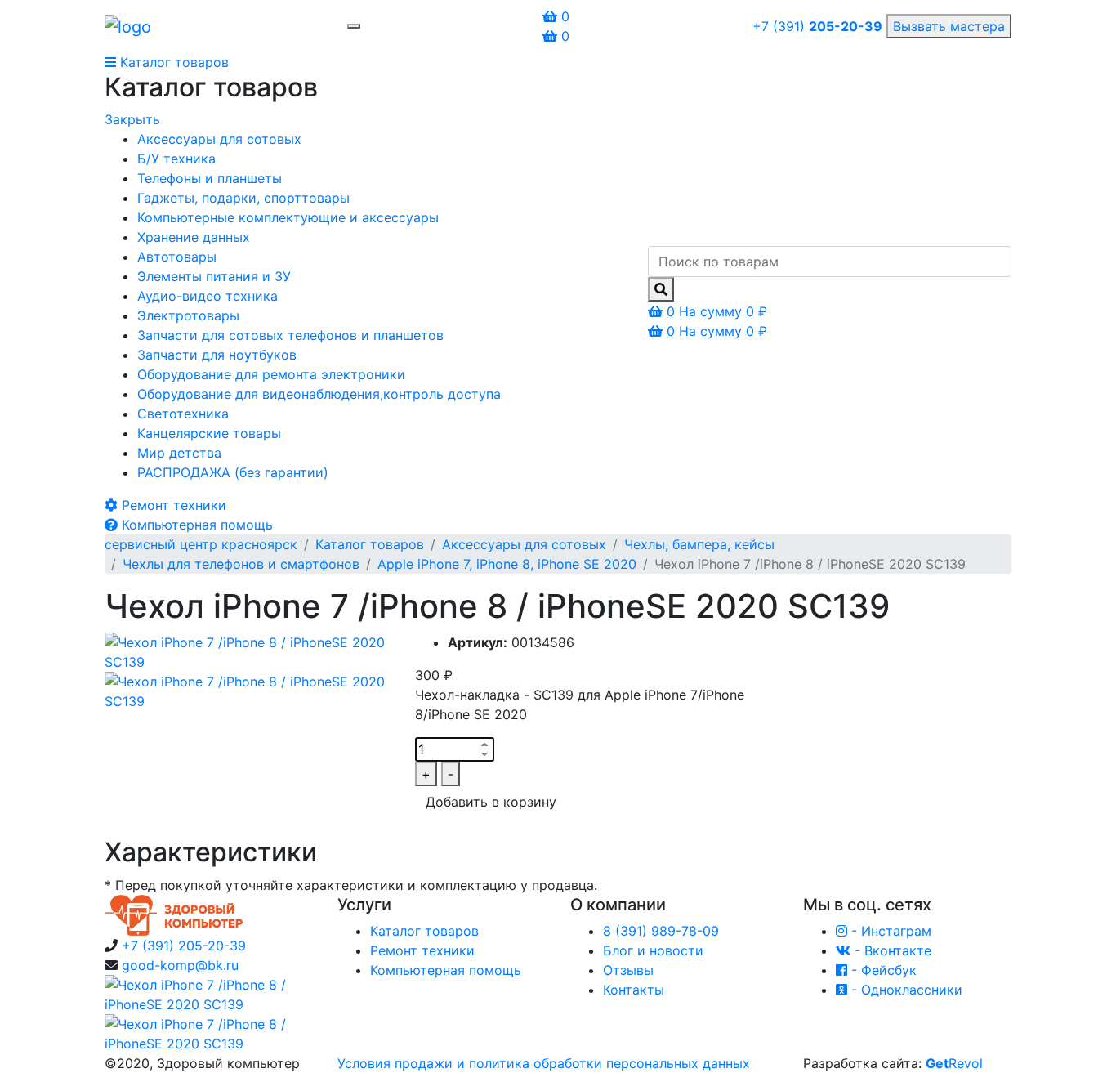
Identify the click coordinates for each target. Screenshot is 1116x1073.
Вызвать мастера (949, 26)
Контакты (633, 989)
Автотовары (177, 256)
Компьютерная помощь (445, 970)
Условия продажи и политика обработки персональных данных (543, 1063)
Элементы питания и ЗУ (214, 276)
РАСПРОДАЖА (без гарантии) (232, 472)
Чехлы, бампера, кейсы (699, 544)
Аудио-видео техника (207, 296)
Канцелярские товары (209, 433)
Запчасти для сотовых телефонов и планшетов (290, 335)
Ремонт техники (422, 950)
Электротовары (188, 315)
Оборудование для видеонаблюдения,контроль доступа (319, 394)
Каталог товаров (369, 544)
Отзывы (628, 970)
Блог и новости (653, 950)
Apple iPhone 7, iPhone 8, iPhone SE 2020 (506, 564)
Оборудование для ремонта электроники (271, 374)
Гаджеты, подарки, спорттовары (243, 198)
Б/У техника (176, 158)
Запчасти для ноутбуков (217, 354)
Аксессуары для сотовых (219, 139)
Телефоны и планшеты (209, 178)
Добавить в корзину (491, 802)
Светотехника (183, 413)
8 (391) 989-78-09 (661, 931)
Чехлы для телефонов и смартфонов (241, 564)
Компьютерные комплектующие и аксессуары (288, 217)
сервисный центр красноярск (201, 544)
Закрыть (132, 119)
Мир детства (179, 453)
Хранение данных (193, 237)
